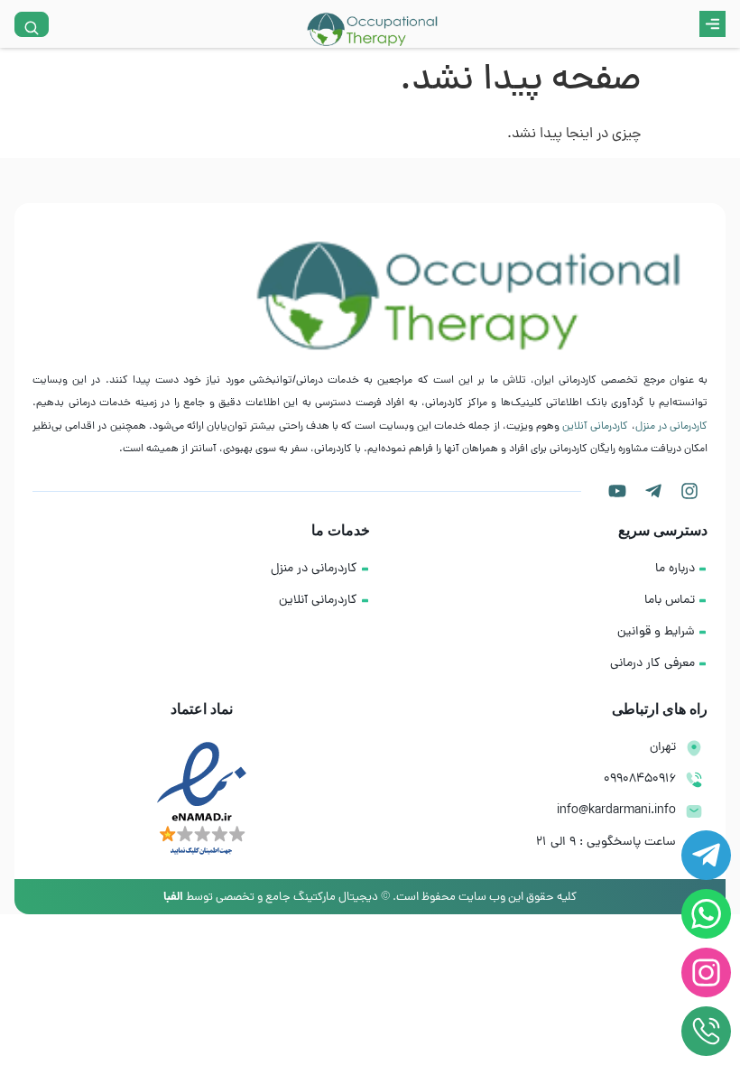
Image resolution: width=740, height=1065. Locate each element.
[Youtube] (617, 491)
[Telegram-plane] (653, 491)
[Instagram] (689, 491)
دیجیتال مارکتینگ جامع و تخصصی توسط (270, 897)
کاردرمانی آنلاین (595, 427)
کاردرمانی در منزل (671, 427)
